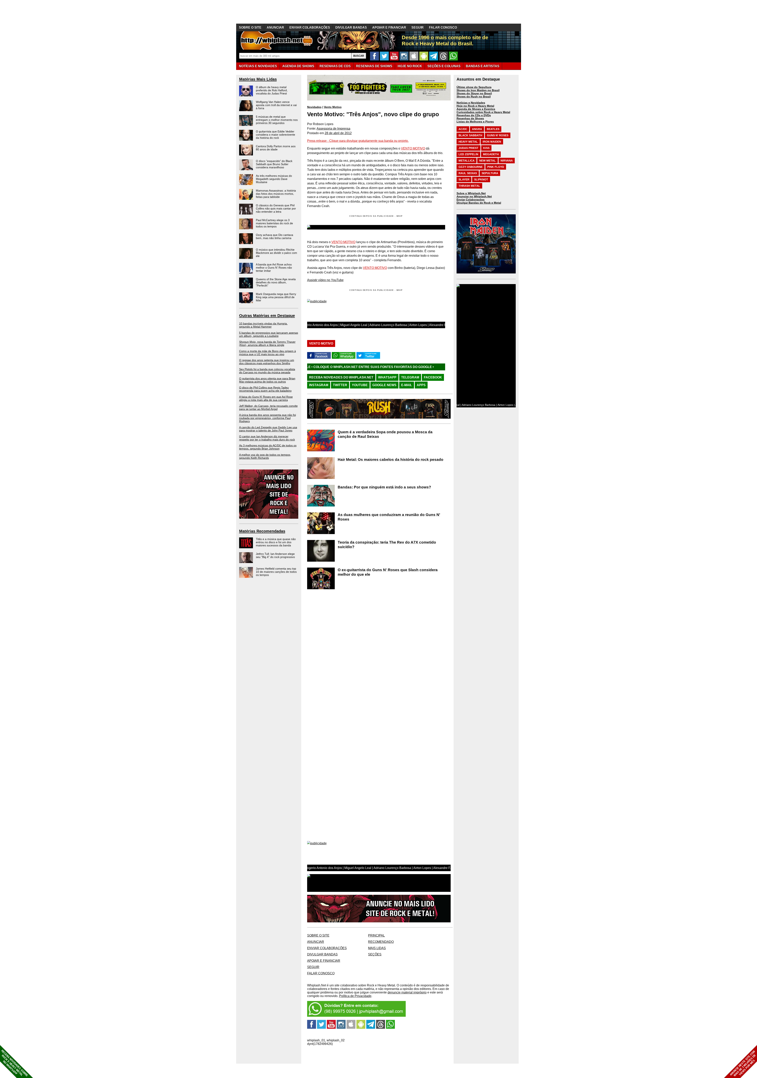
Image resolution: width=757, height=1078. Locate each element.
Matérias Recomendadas (262, 531)
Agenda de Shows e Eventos (476, 109)
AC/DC (463, 129)
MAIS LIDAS (377, 948)
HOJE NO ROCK (410, 66)
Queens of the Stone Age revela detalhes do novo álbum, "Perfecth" (276, 282)
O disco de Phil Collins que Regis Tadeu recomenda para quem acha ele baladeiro (265, 389)
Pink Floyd (495, 166)
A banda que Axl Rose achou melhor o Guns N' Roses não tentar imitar (274, 267)
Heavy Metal (468, 141)
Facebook (433, 377)
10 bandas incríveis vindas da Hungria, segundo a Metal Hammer (263, 325)
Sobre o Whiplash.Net (471, 193)
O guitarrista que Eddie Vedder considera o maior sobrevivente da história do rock (275, 134)
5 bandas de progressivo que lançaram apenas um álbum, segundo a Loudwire (268, 334)
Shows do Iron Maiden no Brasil (478, 90)
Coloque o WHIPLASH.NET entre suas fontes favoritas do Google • (382, 367)
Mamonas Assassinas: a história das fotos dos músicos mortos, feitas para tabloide (276, 193)
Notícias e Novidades (471, 102)
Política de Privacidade (355, 996)
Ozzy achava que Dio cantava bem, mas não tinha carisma (274, 236)
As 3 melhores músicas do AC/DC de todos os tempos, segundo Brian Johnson (267, 447)
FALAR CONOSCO (443, 27)
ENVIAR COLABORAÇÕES (309, 27)
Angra (477, 129)
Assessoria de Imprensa (333, 128)
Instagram (318, 385)
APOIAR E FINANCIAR (389, 27)
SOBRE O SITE (250, 27)
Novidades (314, 107)
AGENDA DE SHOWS (298, 66)
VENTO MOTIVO (413, 148)
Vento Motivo (333, 107)
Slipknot (481, 179)
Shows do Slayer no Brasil (474, 93)
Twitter (340, 385)
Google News (384, 385)
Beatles (493, 129)
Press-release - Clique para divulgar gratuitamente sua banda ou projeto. (358, 140)
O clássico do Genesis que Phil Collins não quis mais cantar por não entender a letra (276, 208)
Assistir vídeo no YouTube (325, 280)
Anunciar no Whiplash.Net (474, 196)
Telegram (410, 377)
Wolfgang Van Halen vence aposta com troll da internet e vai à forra (276, 105)
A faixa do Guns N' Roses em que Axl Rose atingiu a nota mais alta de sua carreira (266, 398)
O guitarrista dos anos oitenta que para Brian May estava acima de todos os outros (267, 380)
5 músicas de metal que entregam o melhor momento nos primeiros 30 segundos (277, 120)
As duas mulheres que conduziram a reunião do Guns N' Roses (389, 517)
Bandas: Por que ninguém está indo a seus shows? (384, 487)
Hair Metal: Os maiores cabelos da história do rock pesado (390, 459)
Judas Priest (468, 148)
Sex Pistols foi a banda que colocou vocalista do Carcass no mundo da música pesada (267, 371)
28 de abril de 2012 (338, 133)
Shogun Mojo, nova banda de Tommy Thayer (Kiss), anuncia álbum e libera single (267, 343)
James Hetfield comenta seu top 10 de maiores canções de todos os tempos (276, 571)
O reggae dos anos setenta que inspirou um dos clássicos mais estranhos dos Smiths (266, 362)
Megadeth (491, 154)
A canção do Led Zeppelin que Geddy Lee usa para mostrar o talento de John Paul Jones (268, 429)
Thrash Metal (469, 185)
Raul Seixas (468, 173)
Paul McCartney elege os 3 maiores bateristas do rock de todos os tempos (274, 223)
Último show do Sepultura (474, 87)
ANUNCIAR (275, 27)
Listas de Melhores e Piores (475, 121)
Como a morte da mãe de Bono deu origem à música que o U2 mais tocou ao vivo (267, 352)
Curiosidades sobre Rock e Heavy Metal (483, 112)
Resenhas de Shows (470, 118)
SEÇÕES (444, 66)
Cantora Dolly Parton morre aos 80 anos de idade (276, 148)
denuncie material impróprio (407, 992)
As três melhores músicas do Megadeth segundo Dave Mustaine (274, 179)
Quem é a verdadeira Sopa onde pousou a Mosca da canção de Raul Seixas (385, 434)
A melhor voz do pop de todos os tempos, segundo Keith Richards (265, 456)
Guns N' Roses (497, 135)
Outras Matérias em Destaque (267, 315)
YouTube (360, 385)
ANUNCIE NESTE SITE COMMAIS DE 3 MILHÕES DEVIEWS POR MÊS (742, 1063)
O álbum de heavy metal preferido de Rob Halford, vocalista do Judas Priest (272, 90)
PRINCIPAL (376, 935)
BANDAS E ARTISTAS (482, 66)
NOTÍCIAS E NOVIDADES (258, 66)
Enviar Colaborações (471, 199)
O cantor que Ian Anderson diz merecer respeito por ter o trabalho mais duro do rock (267, 438)
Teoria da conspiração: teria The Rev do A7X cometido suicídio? (387, 544)
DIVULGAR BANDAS (351, 27)
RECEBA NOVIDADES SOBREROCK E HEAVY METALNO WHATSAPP (14, 1063)
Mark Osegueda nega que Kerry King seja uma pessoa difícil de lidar (276, 297)
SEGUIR (417, 27)
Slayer (464, 179)
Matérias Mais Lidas (258, 79)
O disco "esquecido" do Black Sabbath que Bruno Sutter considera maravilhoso (274, 164)
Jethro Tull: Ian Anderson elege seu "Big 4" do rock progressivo (275, 555)
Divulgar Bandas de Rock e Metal (479, 202)
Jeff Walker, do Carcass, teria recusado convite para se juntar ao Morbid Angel (268, 407)
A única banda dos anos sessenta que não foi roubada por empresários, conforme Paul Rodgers (267, 418)
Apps (421, 385)
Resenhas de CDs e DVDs (474, 115)
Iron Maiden (492, 141)
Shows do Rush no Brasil (474, 96)
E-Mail (406, 385)
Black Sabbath (470, 135)
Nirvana (507, 160)
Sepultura (490, 173)
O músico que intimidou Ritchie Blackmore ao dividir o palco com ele (276, 252)
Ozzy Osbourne (471, 166)
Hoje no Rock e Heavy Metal (475, 105)
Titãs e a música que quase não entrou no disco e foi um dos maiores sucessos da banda (276, 542)
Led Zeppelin (468, 154)
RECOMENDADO (381, 941)
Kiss (486, 148)
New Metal (487, 160)
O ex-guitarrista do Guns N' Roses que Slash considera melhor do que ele (388, 572)
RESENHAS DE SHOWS (374, 66)
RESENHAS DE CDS (335, 66)
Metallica (467, 160)
